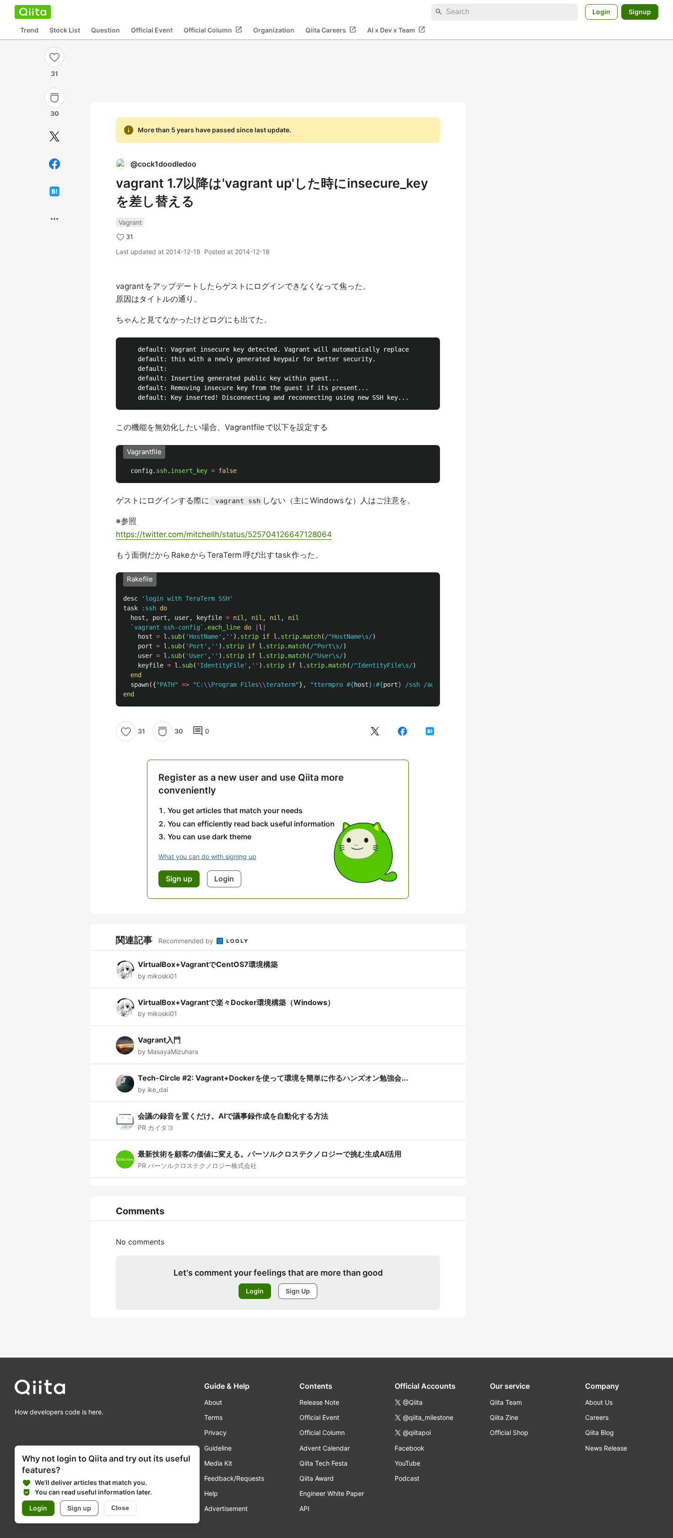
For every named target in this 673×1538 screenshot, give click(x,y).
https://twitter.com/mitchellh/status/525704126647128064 (224, 534)
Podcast (407, 1478)
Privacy (215, 1432)
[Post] (54, 136)
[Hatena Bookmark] (54, 191)
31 (54, 73)
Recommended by (186, 941)
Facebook (409, 1448)
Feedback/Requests (234, 1478)
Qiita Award (316, 1478)
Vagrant (130, 222)
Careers (596, 1417)
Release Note (319, 1402)
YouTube (407, 1463)
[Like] (54, 57)
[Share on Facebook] (54, 164)
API (304, 1508)
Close (120, 1507)
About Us (599, 1402)
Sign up (79, 1508)
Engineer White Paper (331, 1493)
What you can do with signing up (207, 856)
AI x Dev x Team (396, 29)
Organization (273, 30)
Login (601, 12)
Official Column (213, 29)
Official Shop (509, 1432)
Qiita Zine (504, 1417)
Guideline (218, 1448)
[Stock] (54, 97)
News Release (606, 1448)
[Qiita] (33, 12)
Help (211, 1493)
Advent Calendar (324, 1448)
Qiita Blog (599, 1432)
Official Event (152, 30)
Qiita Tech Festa (323, 1463)
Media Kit (218, 1463)
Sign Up (298, 1291)
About (213, 1402)
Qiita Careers (330, 29)
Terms (213, 1417)
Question (105, 30)
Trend (29, 30)
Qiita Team (506, 1402)
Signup (640, 12)
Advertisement (226, 1508)
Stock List (64, 30)
